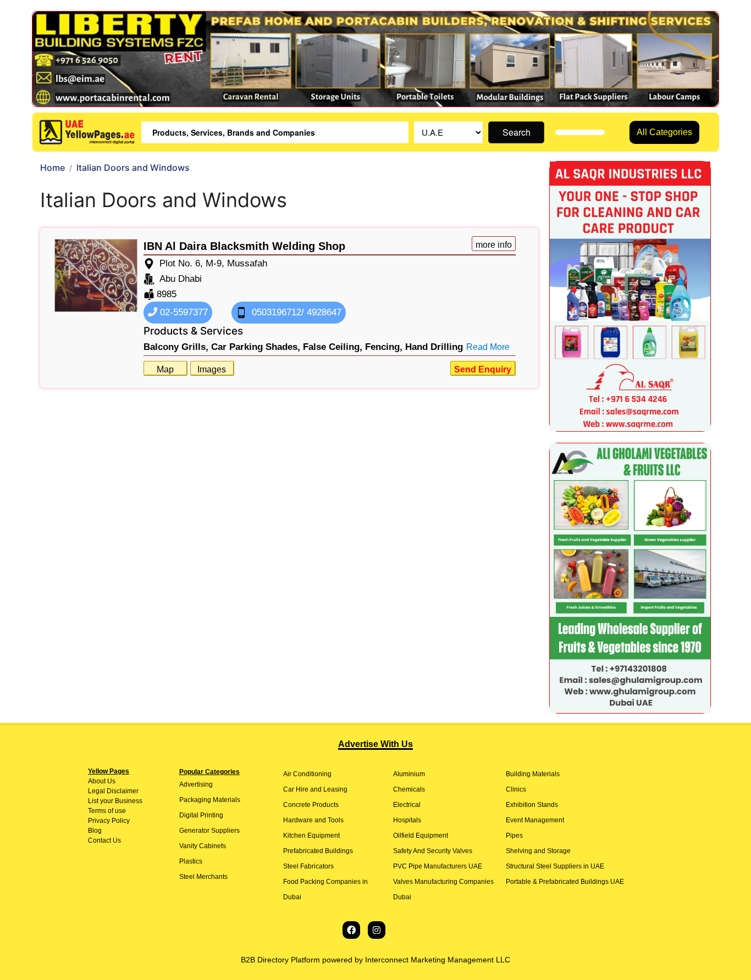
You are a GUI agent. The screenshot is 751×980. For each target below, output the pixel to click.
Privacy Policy (109, 821)
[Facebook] (351, 930)
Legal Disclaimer (113, 791)
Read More (488, 347)
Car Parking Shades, (255, 347)
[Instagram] (376, 930)
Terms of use (107, 811)
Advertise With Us (375, 744)
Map (165, 369)
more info (494, 244)
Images (211, 369)
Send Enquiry (482, 369)
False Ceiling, (332, 347)
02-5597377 (182, 312)
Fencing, (383, 347)
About (97, 781)
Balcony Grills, (175, 347)
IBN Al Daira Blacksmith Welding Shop (244, 246)
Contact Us (104, 840)
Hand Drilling (434, 347)
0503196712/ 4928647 (295, 312)
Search (516, 132)
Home (52, 167)
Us (110, 781)
